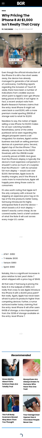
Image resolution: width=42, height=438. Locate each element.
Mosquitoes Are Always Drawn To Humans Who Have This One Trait (31, 384)
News (4, 11)
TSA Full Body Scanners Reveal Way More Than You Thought (10, 418)
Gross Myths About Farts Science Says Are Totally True (10, 383)
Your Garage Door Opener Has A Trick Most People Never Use (31, 418)
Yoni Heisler (8, 29)
